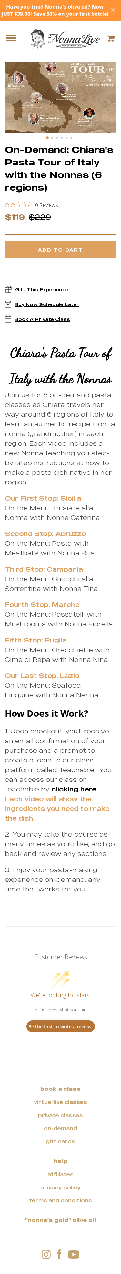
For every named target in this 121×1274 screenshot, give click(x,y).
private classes (60, 1115)
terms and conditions (60, 1200)
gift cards (60, 1141)
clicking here (73, 789)
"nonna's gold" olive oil (60, 1220)
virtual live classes (60, 1102)
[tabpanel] (60, 97)
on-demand (60, 1128)
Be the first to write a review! (60, 1026)
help (60, 1161)
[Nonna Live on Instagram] (46, 1254)
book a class (60, 1089)
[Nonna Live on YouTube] (73, 1254)
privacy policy (60, 1187)
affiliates (60, 1174)
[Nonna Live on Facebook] (59, 1254)
